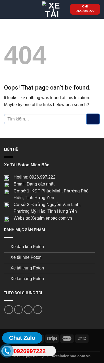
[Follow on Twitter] (28, 309)
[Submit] (93, 119)
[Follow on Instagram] (18, 309)
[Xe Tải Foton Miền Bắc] (52, 9)
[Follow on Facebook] (8, 309)
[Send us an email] (37, 309)
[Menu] (7, 9)
